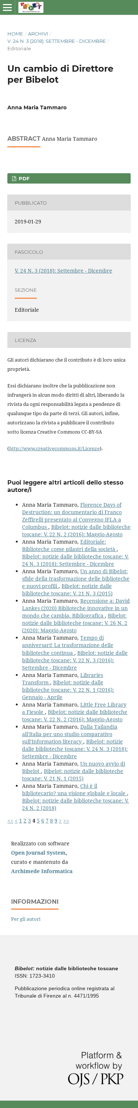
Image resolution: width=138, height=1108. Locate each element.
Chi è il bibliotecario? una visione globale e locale (74, 789)
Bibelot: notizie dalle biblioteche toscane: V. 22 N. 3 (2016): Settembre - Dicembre (75, 660)
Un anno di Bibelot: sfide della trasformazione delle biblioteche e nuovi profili (76, 578)
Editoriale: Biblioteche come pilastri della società (69, 545)
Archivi (38, 34)
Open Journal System (38, 852)
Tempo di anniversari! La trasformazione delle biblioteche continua (67, 645)
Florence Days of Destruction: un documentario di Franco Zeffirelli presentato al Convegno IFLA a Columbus (72, 515)
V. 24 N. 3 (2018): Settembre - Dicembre (56, 41)
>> (66, 820)
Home (15, 34)
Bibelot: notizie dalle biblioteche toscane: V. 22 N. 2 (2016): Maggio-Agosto (76, 530)
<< (10, 820)
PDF (23, 178)
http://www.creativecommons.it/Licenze (54, 448)
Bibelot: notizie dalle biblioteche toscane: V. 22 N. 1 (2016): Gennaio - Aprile (68, 690)
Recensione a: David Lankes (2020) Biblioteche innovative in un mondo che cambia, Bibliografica (76, 608)
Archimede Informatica (41, 871)
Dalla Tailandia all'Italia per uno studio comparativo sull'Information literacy (69, 734)
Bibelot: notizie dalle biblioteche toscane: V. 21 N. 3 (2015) (67, 589)
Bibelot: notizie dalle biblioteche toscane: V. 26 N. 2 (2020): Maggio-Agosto (74, 623)
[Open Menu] (7, 7)
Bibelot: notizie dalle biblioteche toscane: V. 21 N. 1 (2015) (72, 774)
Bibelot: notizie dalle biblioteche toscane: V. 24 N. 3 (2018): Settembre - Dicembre (75, 560)
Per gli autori (25, 919)
